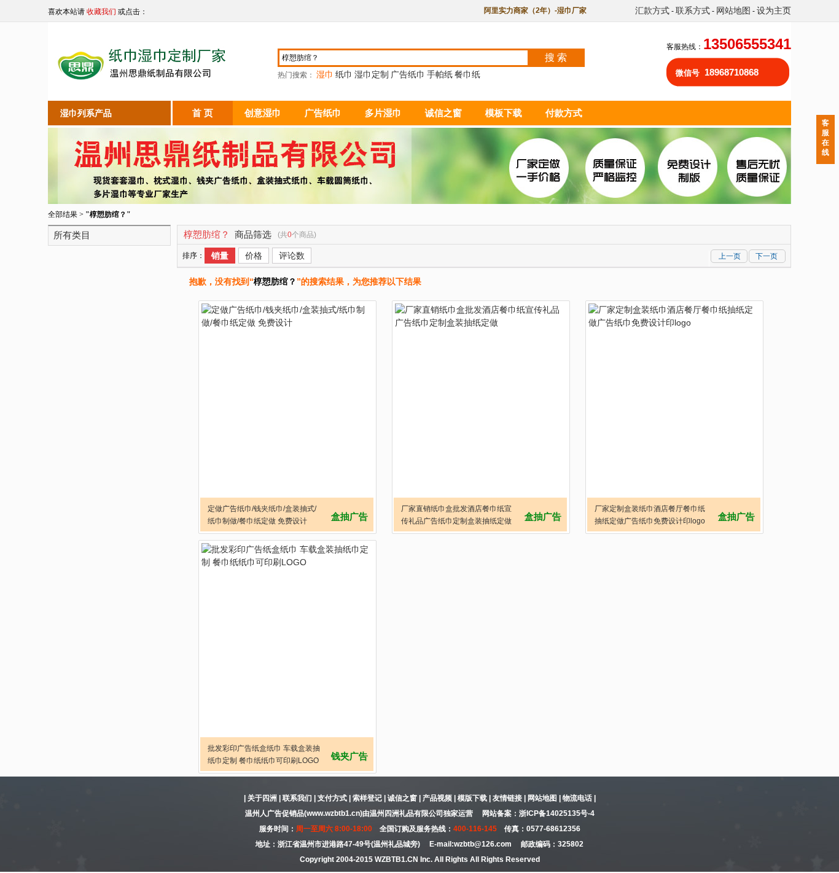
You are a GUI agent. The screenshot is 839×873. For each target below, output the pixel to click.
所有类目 (71, 235)
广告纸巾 (408, 74)
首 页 (202, 113)
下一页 (766, 256)
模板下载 (503, 113)
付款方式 (563, 113)
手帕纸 (440, 74)
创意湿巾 (262, 113)
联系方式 (693, 10)
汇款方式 (652, 10)
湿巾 (325, 74)
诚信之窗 (443, 113)
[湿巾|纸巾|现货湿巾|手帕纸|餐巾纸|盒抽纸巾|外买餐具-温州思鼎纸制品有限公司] (144, 88)
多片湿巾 (383, 113)
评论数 (292, 255)
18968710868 (731, 72)
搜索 (557, 57)
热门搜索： (379, 75)
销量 (219, 255)
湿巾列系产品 (86, 113)
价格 (253, 255)
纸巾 (344, 74)
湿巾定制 (371, 74)
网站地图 (733, 10)
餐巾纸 (467, 74)
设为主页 (774, 10)
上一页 (730, 256)
